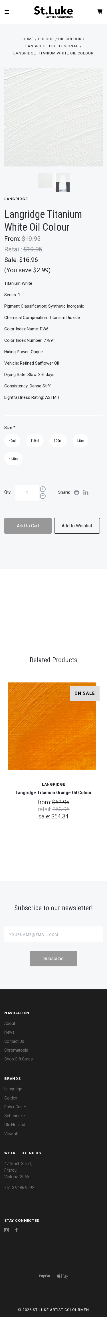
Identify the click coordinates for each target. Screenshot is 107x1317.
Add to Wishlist (77, 526)
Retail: (13, 249)
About (9, 1023)
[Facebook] (16, 1231)
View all (11, 1133)
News (9, 1032)
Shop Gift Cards (18, 1059)
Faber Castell (15, 1107)
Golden (10, 1098)
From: (13, 238)
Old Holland (14, 1124)
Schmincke (14, 1115)
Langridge (15, 199)
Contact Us (14, 1041)
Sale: (11, 259)
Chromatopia (16, 1050)
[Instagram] (6, 1231)
